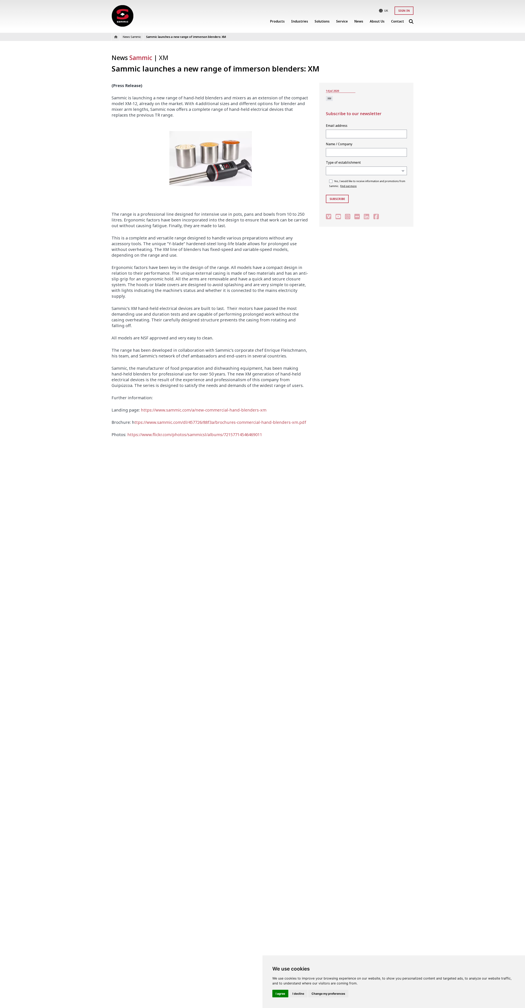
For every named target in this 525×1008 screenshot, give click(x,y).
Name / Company (339, 144)
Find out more (348, 186)
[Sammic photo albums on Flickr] (357, 216)
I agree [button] (280, 993)
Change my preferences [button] (328, 993)
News (132, 57)
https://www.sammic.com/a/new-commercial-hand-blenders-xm (203, 410)
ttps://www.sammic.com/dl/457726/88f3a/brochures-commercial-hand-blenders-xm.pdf (220, 422)
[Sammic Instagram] (347, 216)
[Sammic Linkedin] (366, 216)
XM (163, 57)
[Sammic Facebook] (376, 216)
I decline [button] (298, 993)
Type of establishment (343, 162)
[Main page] (123, 16)
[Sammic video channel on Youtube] (338, 216)
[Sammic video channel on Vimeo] (328, 216)
